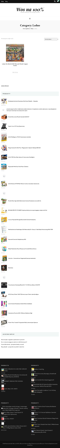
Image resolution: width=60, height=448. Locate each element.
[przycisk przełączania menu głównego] (30, 18)
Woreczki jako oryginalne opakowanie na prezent (12, 339)
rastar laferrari (5, 85)
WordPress (29, 445)
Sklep (2, 1)
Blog (6, 1)
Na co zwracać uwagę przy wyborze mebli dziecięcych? (14, 342)
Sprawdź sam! (15, 55)
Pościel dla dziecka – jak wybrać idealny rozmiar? (12, 344)
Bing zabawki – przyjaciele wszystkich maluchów (12, 347)
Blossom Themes (44, 443)
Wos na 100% (30, 9)
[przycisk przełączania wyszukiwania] (55, 1)
